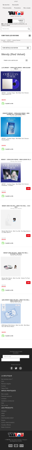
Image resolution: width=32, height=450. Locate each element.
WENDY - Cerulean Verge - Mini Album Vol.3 (16, 159)
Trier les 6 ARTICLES (11, 60)
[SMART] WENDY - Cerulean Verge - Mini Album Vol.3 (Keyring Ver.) (16, 114)
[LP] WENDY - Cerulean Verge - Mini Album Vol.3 (16, 68)
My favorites (6, 4)
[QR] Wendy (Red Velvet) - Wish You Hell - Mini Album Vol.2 (16, 300)
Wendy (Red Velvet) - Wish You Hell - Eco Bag (16, 206)
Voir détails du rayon (10, 48)
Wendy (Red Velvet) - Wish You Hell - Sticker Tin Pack (16, 253)
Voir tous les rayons (10, 35)
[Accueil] (16, 14)
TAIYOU (8, 439)
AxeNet (20, 441)
